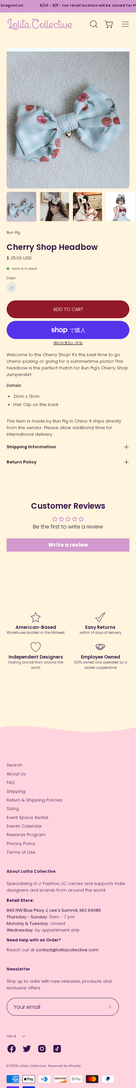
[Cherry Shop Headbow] (21, 206)
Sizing (13, 808)
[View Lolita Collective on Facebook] (12, 1049)
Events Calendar (24, 826)
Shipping (16, 791)
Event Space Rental (27, 817)
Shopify (75, 1066)
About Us (16, 774)
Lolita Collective (32, 1066)
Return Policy (22, 462)
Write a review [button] (68, 545)
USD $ (11, 1036)
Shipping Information (31, 447)
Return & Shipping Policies (34, 800)
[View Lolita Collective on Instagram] (42, 1049)
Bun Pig (13, 232)
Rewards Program (26, 834)
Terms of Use (21, 852)
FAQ (11, 782)
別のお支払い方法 (68, 343)
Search (14, 765)
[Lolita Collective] (40, 24)
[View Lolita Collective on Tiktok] (57, 1049)
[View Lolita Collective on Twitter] (27, 1049)
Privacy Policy (21, 843)
